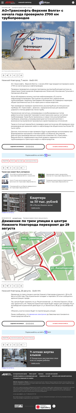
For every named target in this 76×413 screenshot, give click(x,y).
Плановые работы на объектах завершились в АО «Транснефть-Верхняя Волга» (23, 187)
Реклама (40, 374)
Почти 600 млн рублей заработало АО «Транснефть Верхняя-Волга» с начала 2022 (22, 175)
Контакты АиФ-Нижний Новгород (62, 376)
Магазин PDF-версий (51, 374)
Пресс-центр (32, 374)
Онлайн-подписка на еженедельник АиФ (25, 376)
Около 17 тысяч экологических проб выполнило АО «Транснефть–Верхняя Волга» (23, 181)
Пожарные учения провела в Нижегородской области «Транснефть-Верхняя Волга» (59, 181)
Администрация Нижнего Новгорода (12, 281)
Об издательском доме (20, 374)
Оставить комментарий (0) (60, 146)
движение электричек (38, 314)
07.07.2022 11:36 (6, 7)
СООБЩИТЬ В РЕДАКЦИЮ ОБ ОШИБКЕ (23, 378)
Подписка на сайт (44, 376)
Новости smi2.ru (8, 212)
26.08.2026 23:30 (6, 218)
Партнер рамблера (29, 406)
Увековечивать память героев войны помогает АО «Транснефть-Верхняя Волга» (58, 175)
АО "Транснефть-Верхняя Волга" (11, 71)
